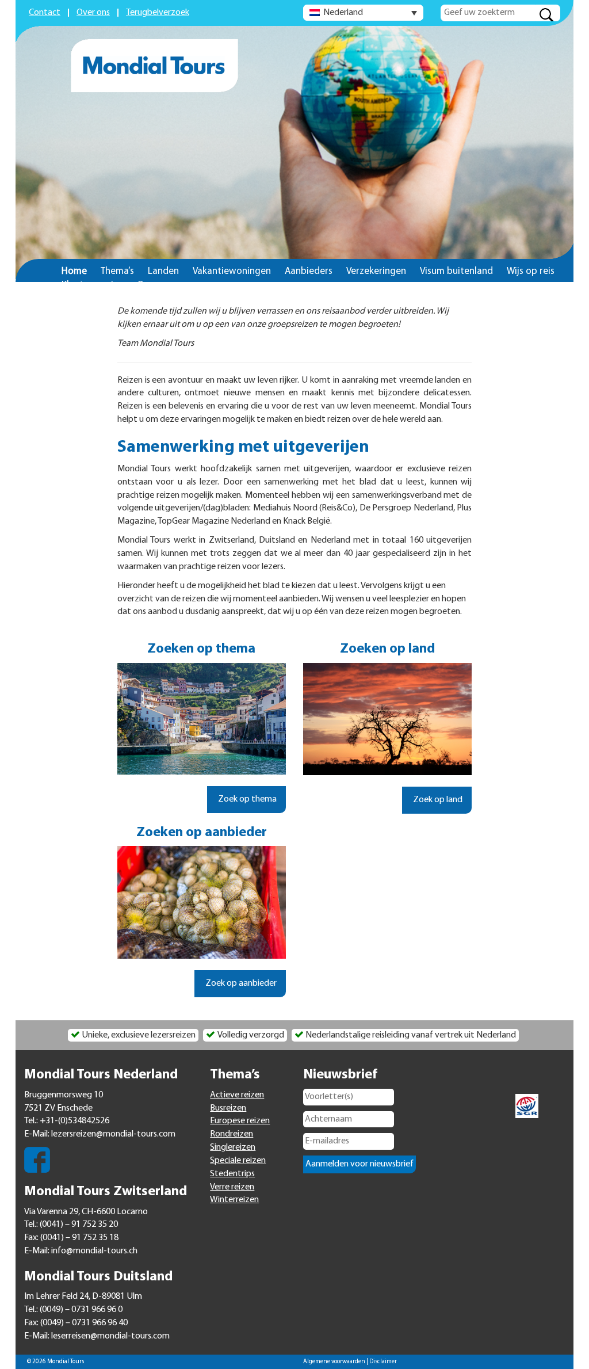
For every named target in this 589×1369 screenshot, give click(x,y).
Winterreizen (234, 1199)
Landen (163, 271)
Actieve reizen (237, 1095)
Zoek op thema (246, 799)
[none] (363, 13)
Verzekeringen (376, 271)
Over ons (93, 12)
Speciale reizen (238, 1160)
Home (74, 271)
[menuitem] (363, 13)
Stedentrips (232, 1174)
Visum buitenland (456, 271)
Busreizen (228, 1108)
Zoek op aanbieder (240, 983)
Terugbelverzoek (157, 12)
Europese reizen (240, 1121)
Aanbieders (308, 271)
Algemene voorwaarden (334, 1362)
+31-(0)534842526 (74, 1121)
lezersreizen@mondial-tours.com (113, 1134)
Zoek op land (436, 799)
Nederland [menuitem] (343, 12)
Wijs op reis (530, 271)
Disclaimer (383, 1362)
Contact (44, 12)
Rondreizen (231, 1134)
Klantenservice (92, 285)
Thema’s (117, 271)
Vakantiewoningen (232, 271)
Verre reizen (232, 1187)
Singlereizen (232, 1147)
